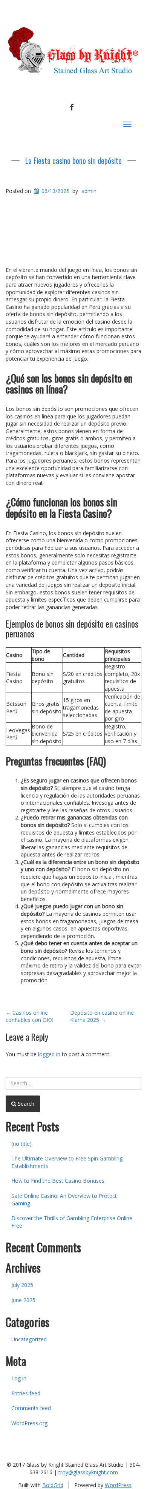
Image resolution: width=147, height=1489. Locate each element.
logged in (49, 1054)
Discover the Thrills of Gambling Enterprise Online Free (71, 1221)
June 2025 (23, 1300)
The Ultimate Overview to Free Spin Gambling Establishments (66, 1162)
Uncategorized (29, 1339)
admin (88, 190)
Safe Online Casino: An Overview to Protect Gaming (64, 1199)
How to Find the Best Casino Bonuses (57, 1180)
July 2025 (22, 1284)
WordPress (118, 1485)
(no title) (21, 1143)
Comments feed (31, 1408)
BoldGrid (52, 1485)
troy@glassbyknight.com (88, 1472)
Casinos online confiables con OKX (29, 1016)
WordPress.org (29, 1423)
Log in (18, 1378)
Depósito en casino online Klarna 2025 (102, 1016)
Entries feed (25, 1393)
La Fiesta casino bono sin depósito (73, 160)
